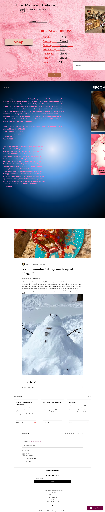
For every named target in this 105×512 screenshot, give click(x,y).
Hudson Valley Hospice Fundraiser (24, 403)
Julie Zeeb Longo (32, 99)
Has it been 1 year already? (52, 402)
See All (89, 396)
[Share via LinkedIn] (31, 382)
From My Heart (52, 470)
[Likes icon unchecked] (27, 462)
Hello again (73, 402)
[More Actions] (82, 454)
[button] (89, 224)
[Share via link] (35, 382)
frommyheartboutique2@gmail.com (53, 490)
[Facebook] (52, 505)
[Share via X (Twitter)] (27, 382)
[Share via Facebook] (23, 382)
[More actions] (82, 264)
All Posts (16, 224)
